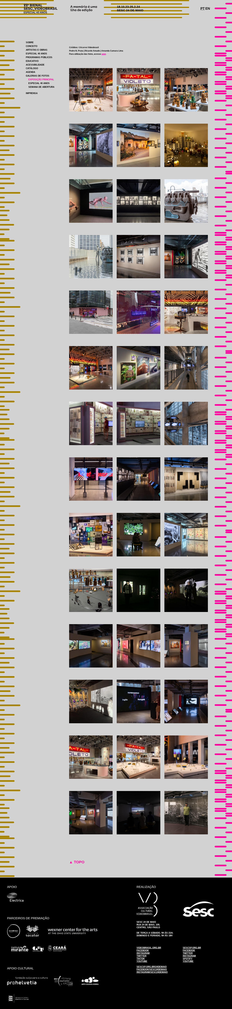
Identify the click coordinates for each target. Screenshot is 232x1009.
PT (202, 8)
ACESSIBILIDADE (35, 65)
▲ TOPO (76, 862)
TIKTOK (141, 958)
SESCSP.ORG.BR (192, 947)
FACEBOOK (143, 950)
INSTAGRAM (143, 953)
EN (207, 8)
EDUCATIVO (32, 61)
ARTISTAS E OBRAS (36, 50)
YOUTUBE (142, 961)
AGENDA (30, 72)
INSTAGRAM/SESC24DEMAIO (152, 972)
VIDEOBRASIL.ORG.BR (149, 947)
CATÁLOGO (32, 68)
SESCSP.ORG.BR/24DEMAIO (152, 966)
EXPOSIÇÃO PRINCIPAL (41, 79)
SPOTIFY (187, 958)
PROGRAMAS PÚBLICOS (39, 57)
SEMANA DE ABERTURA (41, 87)
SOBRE (30, 42)
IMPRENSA (32, 93)
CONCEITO (31, 46)
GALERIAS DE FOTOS (37, 76)
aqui (104, 54)
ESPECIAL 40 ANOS (36, 53)
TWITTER (141, 956)
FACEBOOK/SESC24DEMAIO (152, 969)
